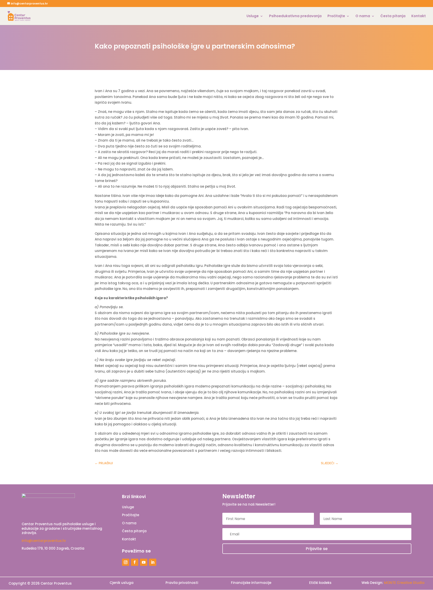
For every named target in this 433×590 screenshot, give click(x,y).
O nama (362, 16)
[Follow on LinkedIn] (152, 562)
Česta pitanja (392, 16)
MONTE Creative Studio (404, 582)
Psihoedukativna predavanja (295, 16)
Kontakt (418, 16)
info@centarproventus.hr (44, 540)
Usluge (252, 16)
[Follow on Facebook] (134, 562)
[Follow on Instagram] (125, 562)
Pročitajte (336, 16)
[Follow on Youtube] (143, 562)
